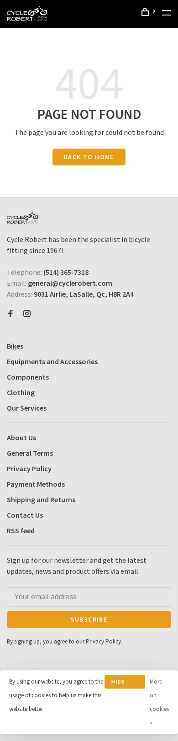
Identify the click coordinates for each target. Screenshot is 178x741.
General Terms (30, 453)
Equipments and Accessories (52, 361)
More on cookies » (159, 702)
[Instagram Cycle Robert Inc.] (27, 314)
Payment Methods (36, 484)
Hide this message (124, 683)
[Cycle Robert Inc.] (22, 218)
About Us (21, 437)
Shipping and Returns (41, 499)
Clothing (21, 392)
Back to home (89, 157)
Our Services (27, 407)
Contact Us (25, 515)
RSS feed (21, 530)
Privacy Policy (29, 468)
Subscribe (89, 619)
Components (28, 376)
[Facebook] (10, 314)
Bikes (15, 345)
